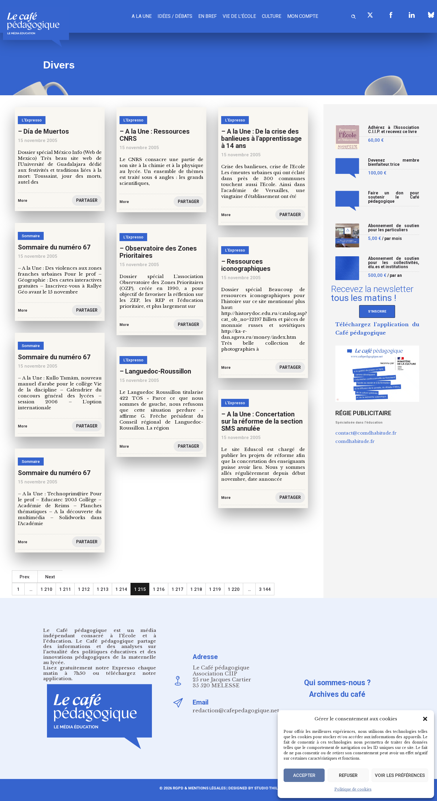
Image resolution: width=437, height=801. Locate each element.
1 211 (65, 589)
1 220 (234, 589)
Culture (271, 16)
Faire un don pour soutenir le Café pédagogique (393, 197)
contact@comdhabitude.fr (366, 433)
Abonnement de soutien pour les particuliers (393, 228)
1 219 (215, 589)
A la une (142, 16)
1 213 (103, 589)
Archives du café (337, 694)
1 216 (159, 589)
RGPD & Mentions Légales (199, 788)
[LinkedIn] (412, 15)
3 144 (265, 589)
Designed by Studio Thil (252, 788)
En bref (207, 16)
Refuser (348, 775)
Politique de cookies (353, 789)
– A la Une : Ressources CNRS (155, 135)
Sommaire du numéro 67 (54, 247)
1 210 (46, 589)
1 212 (84, 589)
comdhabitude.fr (355, 441)
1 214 (121, 589)
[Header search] (353, 15)
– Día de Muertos (43, 131)
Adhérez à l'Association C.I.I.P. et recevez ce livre (393, 129)
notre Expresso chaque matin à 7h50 (99, 670)
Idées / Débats (175, 16)
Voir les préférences (400, 775)
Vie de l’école (239, 16)
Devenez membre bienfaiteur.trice (393, 162)
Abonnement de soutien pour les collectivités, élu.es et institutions (393, 262)
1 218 (196, 589)
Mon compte (302, 16)
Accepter (304, 775)
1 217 (177, 589)
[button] (425, 719)
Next (50, 577)
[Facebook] (391, 15)
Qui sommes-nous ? (337, 682)
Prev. (25, 577)
